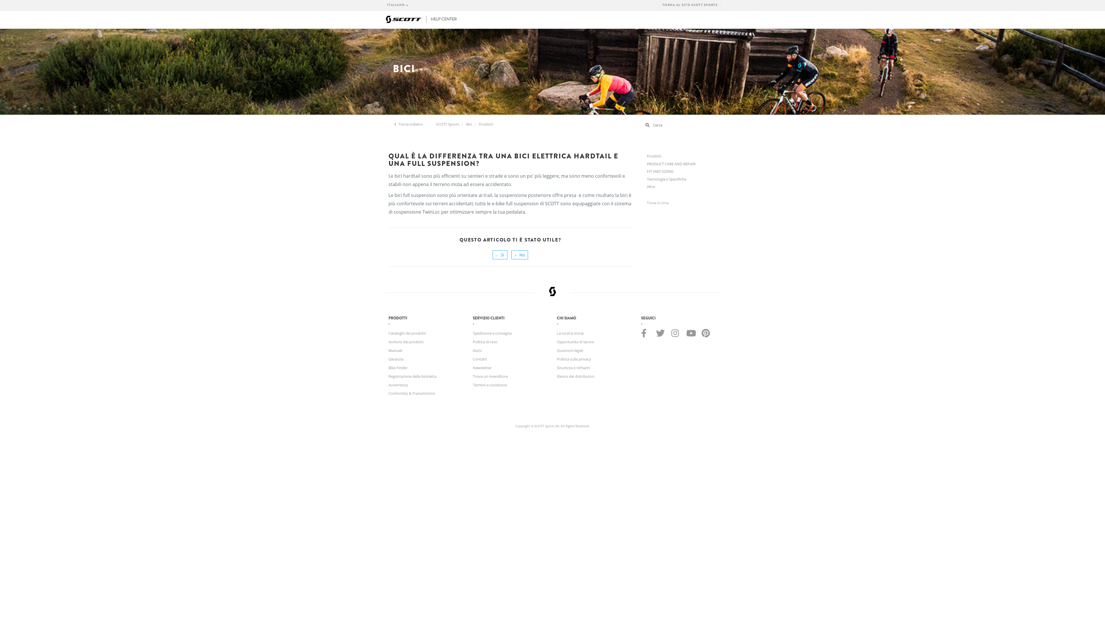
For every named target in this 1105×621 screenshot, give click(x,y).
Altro (651, 186)
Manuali (395, 350)
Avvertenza (398, 385)
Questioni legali (570, 350)
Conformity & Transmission (411, 393)
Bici (469, 124)
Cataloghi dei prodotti (407, 333)
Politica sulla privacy (574, 359)
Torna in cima (658, 202)
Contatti (480, 359)
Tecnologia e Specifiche (666, 179)
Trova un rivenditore (490, 376)
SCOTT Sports (447, 124)
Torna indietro (410, 124)
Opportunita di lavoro (575, 341)
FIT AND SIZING (660, 171)
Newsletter (482, 367)
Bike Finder (397, 367)
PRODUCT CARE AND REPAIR (671, 163)
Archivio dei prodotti (406, 341)
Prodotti (486, 124)
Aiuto (477, 350)
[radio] (500, 254)
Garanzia (395, 359)
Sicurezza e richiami (573, 367)
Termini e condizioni (490, 385)
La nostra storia (570, 333)
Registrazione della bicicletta (412, 376)
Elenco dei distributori (575, 376)
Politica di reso (485, 341)
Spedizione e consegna (492, 333)
